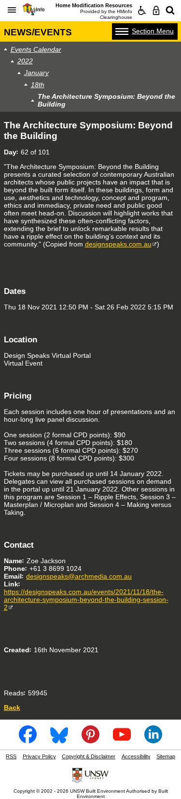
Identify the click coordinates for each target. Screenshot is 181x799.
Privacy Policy (39, 756)
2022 (25, 61)
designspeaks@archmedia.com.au (79, 576)
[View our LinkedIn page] (153, 740)
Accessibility (136, 756)
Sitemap (165, 756)
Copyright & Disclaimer (88, 756)
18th (37, 85)
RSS (11, 756)
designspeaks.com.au (118, 244)
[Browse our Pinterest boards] (91, 740)
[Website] (170, 10)
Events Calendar (36, 49)
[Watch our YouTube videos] (122, 740)
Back (12, 707)
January (36, 73)
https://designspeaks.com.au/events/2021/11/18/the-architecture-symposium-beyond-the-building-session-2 (86, 599)
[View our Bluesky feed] (59, 740)
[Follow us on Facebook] (28, 740)
